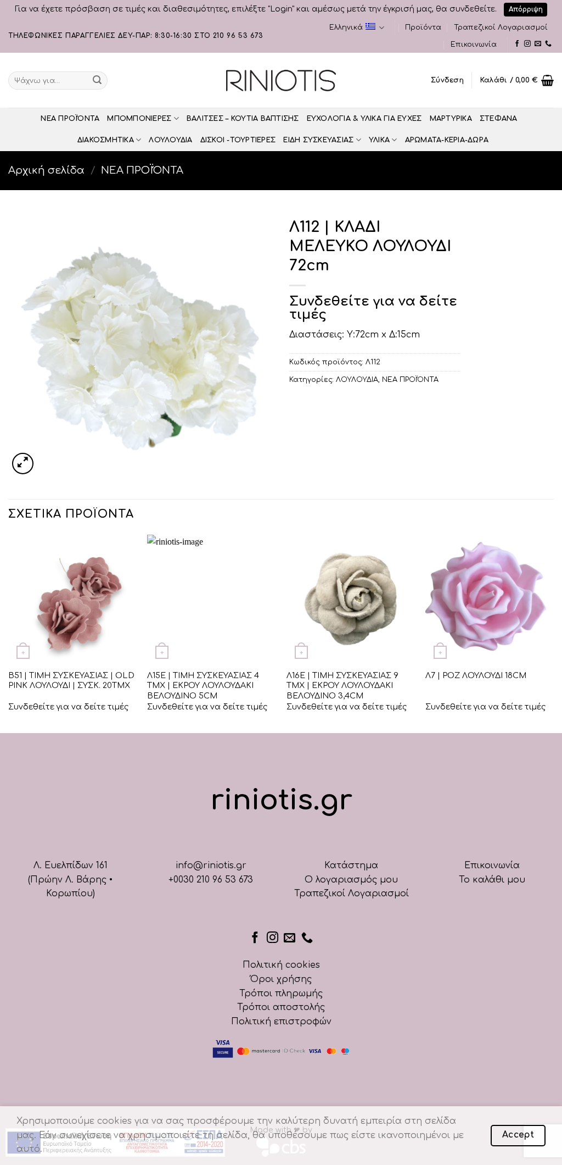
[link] (517, 44)
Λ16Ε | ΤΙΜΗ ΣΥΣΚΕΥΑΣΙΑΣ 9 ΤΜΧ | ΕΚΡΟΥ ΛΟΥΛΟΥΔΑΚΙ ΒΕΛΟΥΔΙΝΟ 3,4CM (342, 685)
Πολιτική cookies (281, 965)
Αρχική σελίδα (46, 170)
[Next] (553, 633)
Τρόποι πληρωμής (281, 993)
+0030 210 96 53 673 (210, 880)
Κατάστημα (351, 865)
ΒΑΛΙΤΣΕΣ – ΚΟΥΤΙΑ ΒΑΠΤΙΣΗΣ (243, 119)
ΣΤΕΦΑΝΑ (499, 119)
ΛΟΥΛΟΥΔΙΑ (170, 140)
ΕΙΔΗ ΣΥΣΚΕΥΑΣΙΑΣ (318, 140)
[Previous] (9, 633)
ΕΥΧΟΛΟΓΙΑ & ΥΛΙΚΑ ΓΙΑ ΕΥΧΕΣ (364, 119)
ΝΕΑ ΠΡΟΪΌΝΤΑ (70, 119)
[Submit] (97, 80)
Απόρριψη (526, 9)
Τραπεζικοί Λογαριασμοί (501, 27)
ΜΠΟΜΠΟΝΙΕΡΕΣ (139, 119)
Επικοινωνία (474, 44)
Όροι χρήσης (281, 979)
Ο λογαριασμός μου (351, 880)
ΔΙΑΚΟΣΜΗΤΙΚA (105, 140)
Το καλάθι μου (492, 880)
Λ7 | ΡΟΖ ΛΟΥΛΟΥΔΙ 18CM (475, 675)
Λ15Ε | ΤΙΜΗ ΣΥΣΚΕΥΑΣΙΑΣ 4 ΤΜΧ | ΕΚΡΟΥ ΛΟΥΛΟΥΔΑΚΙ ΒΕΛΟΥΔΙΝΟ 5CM (203, 685)
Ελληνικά (346, 27)
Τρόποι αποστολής (281, 1007)
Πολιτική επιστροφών (281, 1022)
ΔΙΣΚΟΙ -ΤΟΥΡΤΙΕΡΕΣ (238, 140)
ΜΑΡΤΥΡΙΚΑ (451, 119)
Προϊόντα (423, 27)
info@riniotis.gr (211, 865)
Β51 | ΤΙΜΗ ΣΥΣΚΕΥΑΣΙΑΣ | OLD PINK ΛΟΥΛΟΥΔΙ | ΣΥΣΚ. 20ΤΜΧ (71, 680)
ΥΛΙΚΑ (379, 140)
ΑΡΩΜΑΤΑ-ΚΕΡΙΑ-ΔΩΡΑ (447, 140)
